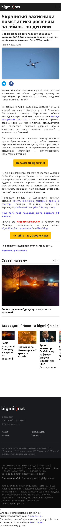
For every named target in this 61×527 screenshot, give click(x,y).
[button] (54, 260)
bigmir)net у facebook (14, 250)
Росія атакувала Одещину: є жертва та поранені (26, 310)
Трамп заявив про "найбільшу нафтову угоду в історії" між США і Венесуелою (48, 356)
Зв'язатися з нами (11, 468)
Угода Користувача (14, 470)
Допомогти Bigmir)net (30, 163)
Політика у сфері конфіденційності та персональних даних (24, 472)
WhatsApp (42, 228)
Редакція (44, 465)
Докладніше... (35, 515)
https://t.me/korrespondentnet (17, 228)
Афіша (5, 431)
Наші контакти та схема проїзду (19, 465)
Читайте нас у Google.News (30, 235)
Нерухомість (38, 431)
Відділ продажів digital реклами (37, 478)
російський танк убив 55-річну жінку (35, 207)
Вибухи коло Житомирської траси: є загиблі (27, 351)
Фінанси (36, 435)
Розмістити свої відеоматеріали (41, 468)
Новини (6, 435)
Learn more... (37, 522)
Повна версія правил (13, 503)
